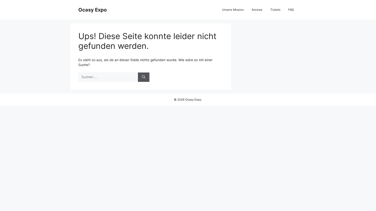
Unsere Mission (233, 10)
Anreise (257, 10)
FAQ (291, 10)
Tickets (275, 10)
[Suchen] (143, 77)
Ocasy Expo (92, 10)
